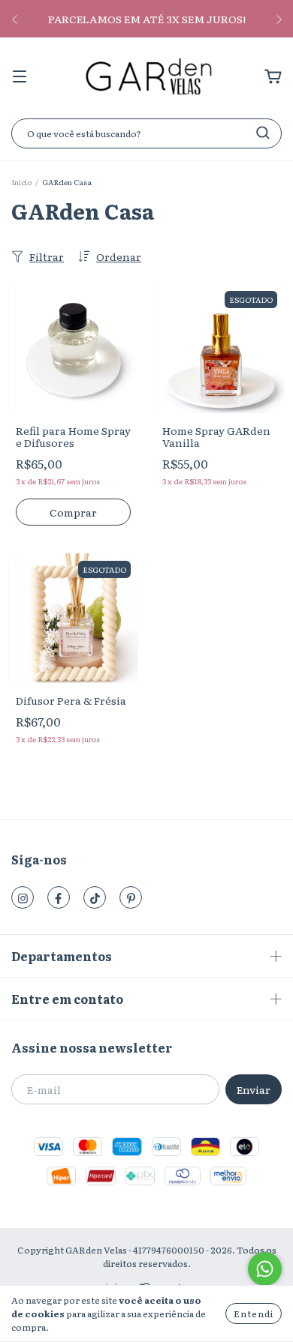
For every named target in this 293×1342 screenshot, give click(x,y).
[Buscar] (263, 133)
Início (21, 181)
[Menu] (19, 76)
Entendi (253, 1313)
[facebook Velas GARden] (58, 897)
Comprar (73, 512)
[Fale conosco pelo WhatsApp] (265, 1269)
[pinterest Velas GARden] (130, 897)
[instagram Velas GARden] (22, 897)
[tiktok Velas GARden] (94, 897)
